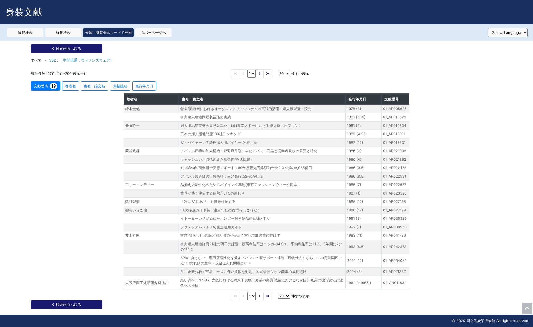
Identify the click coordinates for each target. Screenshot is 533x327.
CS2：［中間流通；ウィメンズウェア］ (81, 60)
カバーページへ (153, 32)
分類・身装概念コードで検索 (108, 32)
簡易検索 (25, 32)
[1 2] (251, 73)
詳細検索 (63, 32)
